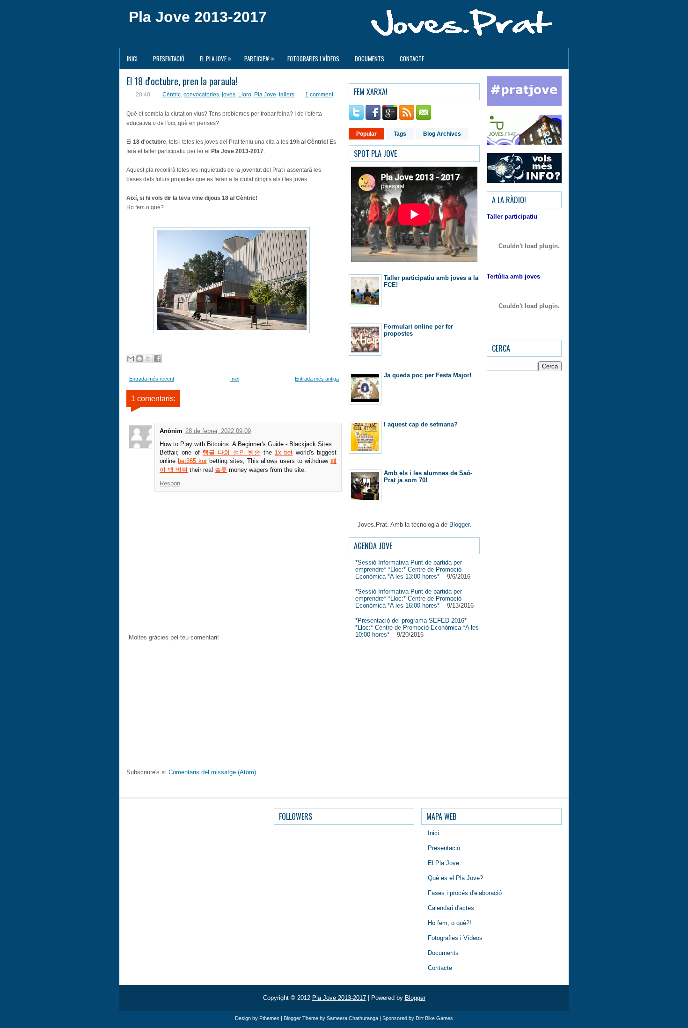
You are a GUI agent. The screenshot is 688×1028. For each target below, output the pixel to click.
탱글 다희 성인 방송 (231, 452)
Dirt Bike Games (434, 1018)
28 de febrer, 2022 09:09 (218, 430)
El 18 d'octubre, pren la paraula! (181, 81)
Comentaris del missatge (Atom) (212, 772)
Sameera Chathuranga (352, 1018)
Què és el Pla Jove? (455, 877)
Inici (132, 58)
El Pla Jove (215, 58)
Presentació (168, 58)
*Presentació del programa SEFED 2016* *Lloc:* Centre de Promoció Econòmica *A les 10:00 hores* (417, 627)
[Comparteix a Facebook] (157, 358)
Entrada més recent (151, 379)
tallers (286, 94)
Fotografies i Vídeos (313, 58)
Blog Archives (442, 134)
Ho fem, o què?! (449, 922)
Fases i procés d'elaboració (465, 892)
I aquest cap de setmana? (421, 424)
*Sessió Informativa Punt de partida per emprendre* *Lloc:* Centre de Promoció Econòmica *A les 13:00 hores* (408, 569)
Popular (366, 134)
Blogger (459, 524)
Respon (170, 483)
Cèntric (171, 94)
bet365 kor (192, 460)
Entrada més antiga (317, 379)
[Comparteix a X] (148, 358)
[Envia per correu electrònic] (130, 358)
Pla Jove (265, 94)
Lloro (244, 94)
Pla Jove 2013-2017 (198, 16)
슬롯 (221, 469)
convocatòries (201, 94)
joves (228, 94)
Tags (400, 134)
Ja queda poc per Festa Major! (427, 375)
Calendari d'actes (451, 907)
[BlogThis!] (139, 358)
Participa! (259, 58)
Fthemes (269, 1018)
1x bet (284, 452)
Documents (369, 58)
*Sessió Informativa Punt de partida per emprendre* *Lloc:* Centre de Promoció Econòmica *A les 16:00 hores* (408, 598)
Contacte (412, 58)
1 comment (319, 94)
